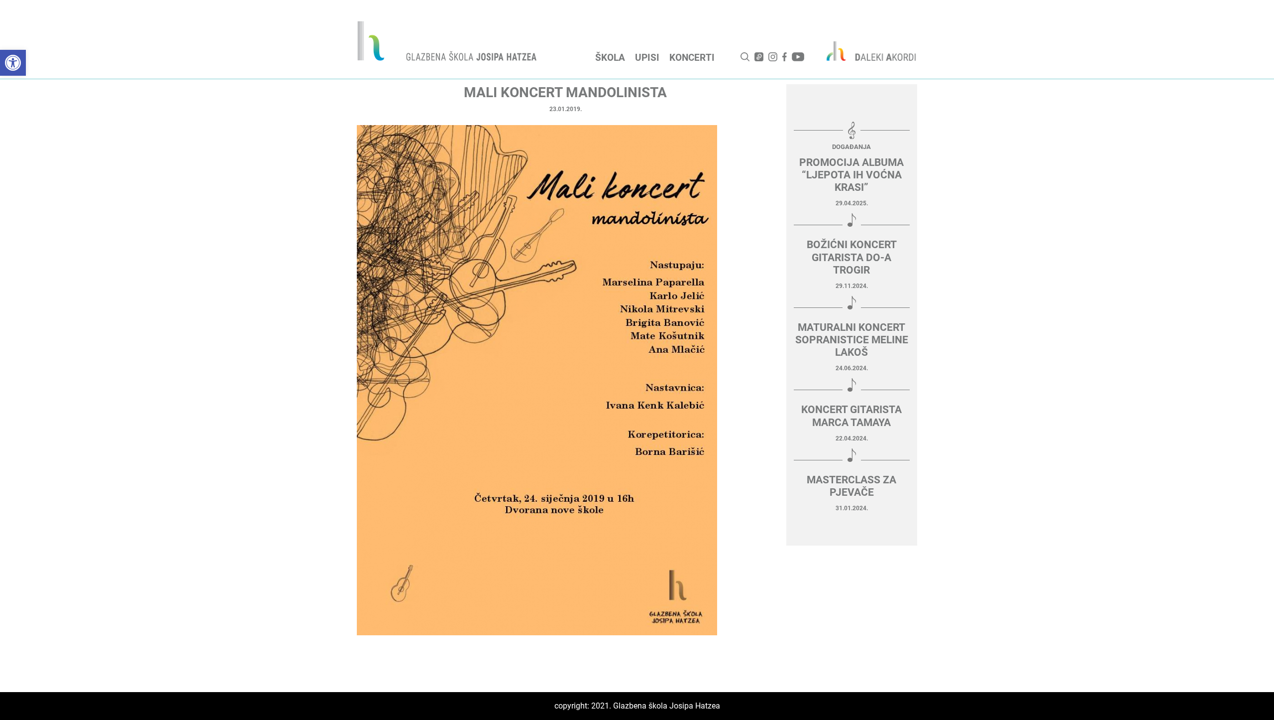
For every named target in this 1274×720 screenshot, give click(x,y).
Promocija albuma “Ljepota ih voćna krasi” (851, 174)
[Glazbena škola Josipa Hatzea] (448, 43)
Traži (745, 56)
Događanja (851, 146)
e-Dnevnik (758, 56)
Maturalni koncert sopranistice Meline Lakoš (851, 339)
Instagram (772, 56)
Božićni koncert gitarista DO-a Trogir (852, 257)
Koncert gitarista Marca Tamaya (851, 416)
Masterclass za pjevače (851, 486)
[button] (13, 63)
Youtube (798, 56)
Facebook (784, 56)
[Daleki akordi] (866, 51)
